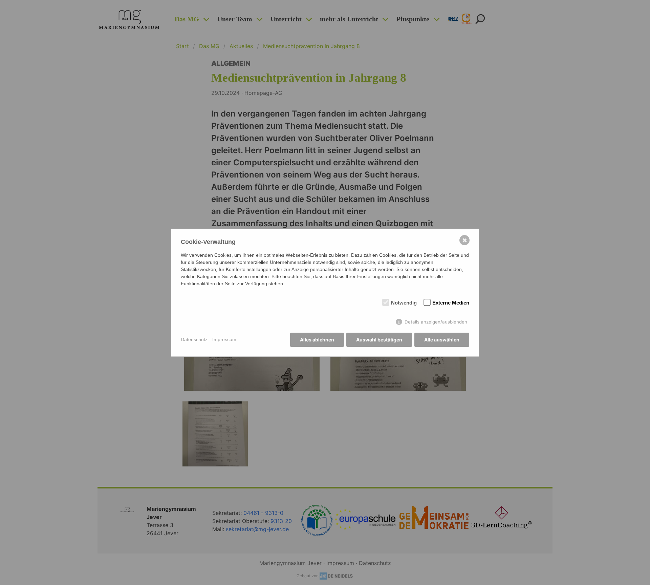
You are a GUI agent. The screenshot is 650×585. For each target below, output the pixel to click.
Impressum (224, 339)
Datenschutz (194, 339)
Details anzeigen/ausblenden (436, 322)
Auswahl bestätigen (379, 339)
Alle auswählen (441, 339)
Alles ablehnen (317, 339)
